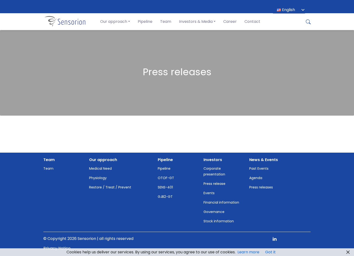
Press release (214, 183)
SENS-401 (165, 187)
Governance (213, 211)
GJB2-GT (165, 196)
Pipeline (145, 21)
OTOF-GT (166, 177)
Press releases (261, 187)
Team (165, 21)
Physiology (98, 177)
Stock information (218, 221)
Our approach (113, 21)
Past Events (259, 168)
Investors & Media (196, 21)
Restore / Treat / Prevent (110, 187)
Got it (270, 252)
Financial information (221, 202)
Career (230, 21)
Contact (252, 21)
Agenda (255, 177)
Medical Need (100, 168)
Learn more (248, 252)
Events (209, 193)
